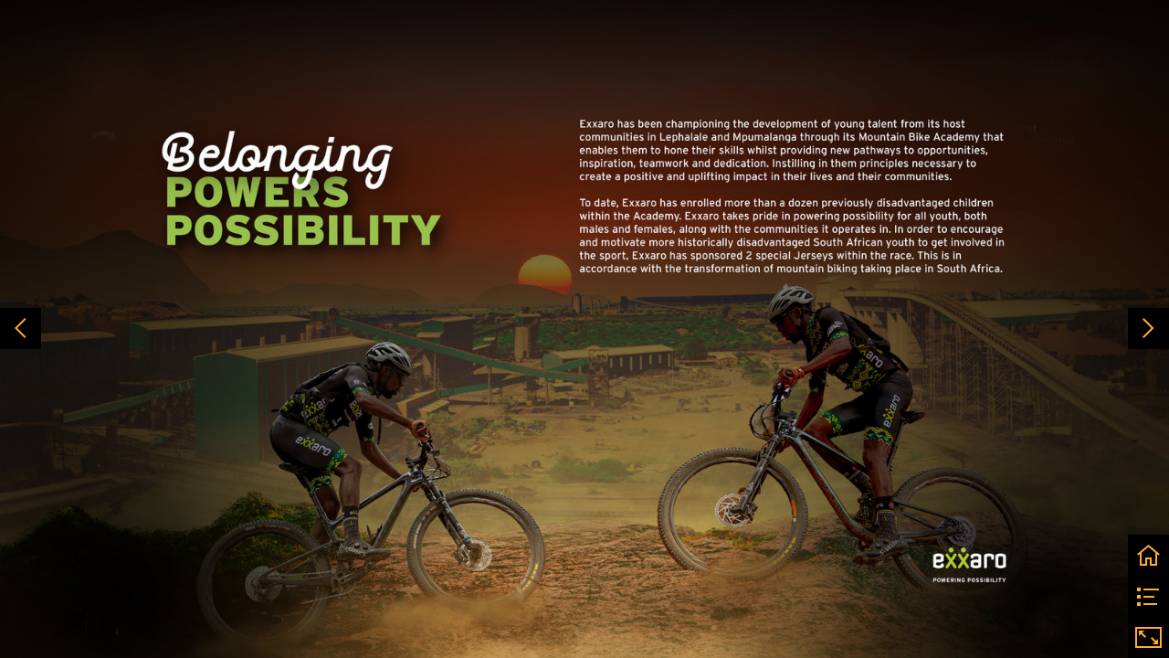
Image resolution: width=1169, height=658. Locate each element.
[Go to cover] (1148, 555)
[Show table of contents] (1148, 596)
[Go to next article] (1148, 328)
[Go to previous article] (20, 328)
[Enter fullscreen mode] (1148, 637)
